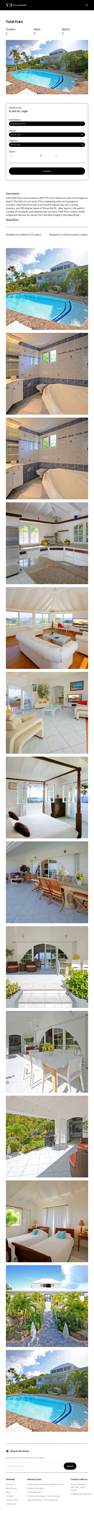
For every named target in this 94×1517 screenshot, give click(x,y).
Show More (12, 219)
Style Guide (11, 1504)
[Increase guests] (46, 155)
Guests (12, 152)
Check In (12, 131)
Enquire (47, 171)
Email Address (15, 120)
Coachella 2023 (34, 1492)
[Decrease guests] (62, 155)
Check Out (13, 141)
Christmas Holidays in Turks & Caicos (43, 1496)
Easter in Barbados (35, 1488)
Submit (70, 1466)
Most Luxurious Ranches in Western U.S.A (45, 1484)
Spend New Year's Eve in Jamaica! (42, 1500)
